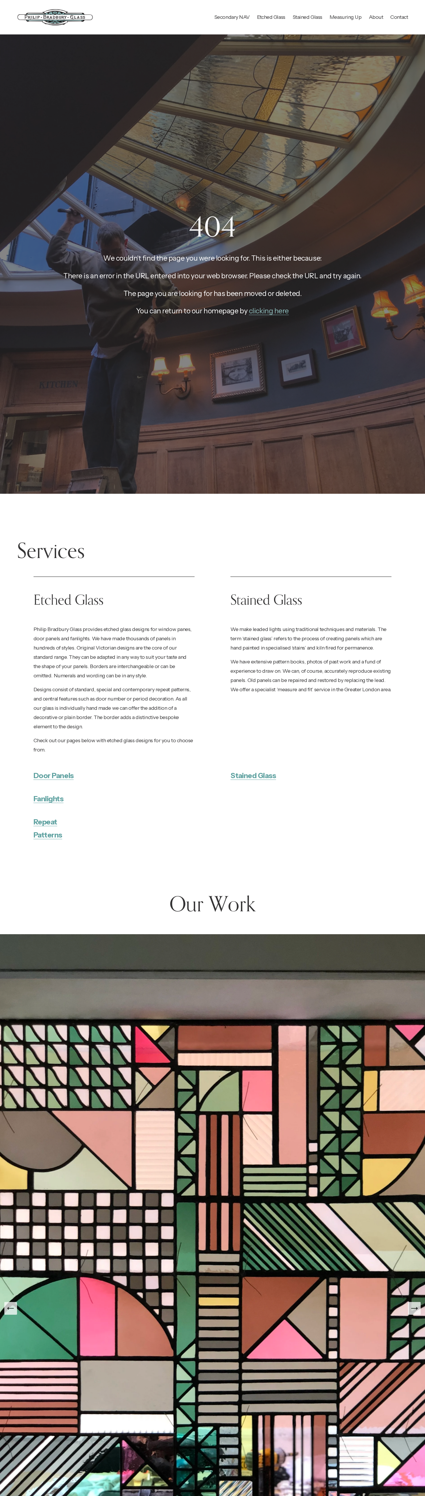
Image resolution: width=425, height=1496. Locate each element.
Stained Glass (307, 17)
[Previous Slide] (10, 1308)
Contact (399, 17)
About (376, 17)
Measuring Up (346, 17)
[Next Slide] (414, 1308)
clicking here (269, 310)
